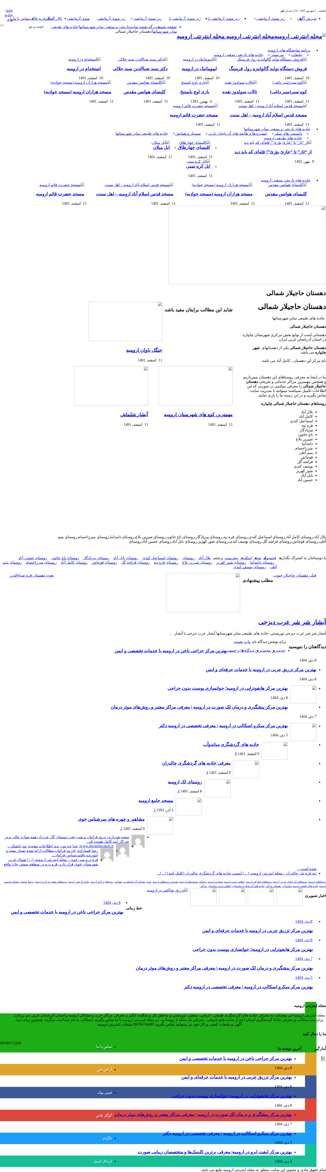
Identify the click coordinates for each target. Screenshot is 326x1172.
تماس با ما (21, 18)
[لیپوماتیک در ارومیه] (198, 59)
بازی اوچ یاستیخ (194, 91)
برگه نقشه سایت (142, 27)
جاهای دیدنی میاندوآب (219, 886)
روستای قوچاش (104, 562)
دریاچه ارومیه (97, 881)
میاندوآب (287, 886)
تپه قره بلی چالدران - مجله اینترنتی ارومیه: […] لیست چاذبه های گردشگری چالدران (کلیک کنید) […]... (236, 873)
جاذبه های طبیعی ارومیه (283, 138)
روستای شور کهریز (231, 562)
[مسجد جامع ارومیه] (189, 815)
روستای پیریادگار (96, 558)
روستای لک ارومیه (185, 781)
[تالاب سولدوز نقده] (239, 82)
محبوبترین (263, 650)
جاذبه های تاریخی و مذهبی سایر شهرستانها (277, 129)
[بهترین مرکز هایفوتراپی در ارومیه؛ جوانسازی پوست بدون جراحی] (289, 904)
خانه (9, 10)
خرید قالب (37, 18)
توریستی (277, 55)
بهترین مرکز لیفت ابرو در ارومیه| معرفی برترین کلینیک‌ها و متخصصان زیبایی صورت (215, 1151)
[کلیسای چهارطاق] (193, 143)
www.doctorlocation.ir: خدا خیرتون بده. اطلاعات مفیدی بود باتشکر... (61, 846)
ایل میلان (161, 147)
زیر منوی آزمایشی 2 (224, 18)
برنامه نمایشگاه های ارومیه (289, 50)
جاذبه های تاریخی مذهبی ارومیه (238, 55)
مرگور (203, 886)
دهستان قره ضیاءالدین (32, 575)
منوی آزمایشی (78, 18)
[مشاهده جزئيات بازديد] (323, 1060)
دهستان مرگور (273, 886)
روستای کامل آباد (74, 562)
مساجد (118, 881)
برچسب (233, 650)
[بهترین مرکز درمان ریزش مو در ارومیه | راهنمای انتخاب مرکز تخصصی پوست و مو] (232, 904)
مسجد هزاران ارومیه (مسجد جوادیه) (77, 91)
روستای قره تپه (166, 562)
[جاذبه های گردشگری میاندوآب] (275, 758)
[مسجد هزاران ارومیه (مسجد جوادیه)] (80, 82)
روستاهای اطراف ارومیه (259, 881)
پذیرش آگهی (306, 18)
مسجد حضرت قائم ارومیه (194, 114)
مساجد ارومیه (215, 881)
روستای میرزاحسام (41, 562)
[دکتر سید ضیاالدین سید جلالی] (141, 59)
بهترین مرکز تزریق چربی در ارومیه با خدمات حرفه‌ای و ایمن (261, 669)
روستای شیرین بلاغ (197, 562)
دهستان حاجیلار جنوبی (294, 575)
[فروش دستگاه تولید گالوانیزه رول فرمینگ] (270, 59)
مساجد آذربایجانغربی (134, 881)
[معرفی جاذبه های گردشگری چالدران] (246, 777)
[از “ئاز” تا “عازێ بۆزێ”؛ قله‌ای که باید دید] (276, 143)
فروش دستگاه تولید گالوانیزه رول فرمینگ (268, 68)
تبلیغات (296, 55)
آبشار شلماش (134, 414)
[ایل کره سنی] (197, 161)
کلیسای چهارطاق (194, 147)
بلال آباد (205, 558)
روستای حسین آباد (32, 558)
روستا (31, 881)
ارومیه (276, 881)
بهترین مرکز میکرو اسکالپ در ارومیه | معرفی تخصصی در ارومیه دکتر (223, 725)
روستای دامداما (262, 562)
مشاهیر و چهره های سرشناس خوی (111, 819)
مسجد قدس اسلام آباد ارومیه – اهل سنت (268, 114)
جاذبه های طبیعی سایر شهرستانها (142, 133)
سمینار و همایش (188, 133)
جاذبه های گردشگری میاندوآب (231, 744)
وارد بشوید (242, 642)
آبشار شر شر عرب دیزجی (292, 622)
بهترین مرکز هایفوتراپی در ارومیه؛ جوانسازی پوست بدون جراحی (228, 688)
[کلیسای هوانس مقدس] (145, 82)
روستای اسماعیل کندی (160, 558)
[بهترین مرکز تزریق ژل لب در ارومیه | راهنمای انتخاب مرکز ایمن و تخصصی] (203, 904)
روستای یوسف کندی (249, 567)
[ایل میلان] (159, 143)
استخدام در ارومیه (84, 68)
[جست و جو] (2, 25)
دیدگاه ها (247, 650)
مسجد (23, 881)
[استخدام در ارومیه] (83, 59)
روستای (188, 558)
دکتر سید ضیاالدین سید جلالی (140, 68)
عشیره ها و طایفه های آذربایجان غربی (237, 133)
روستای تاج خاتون (65, 558)
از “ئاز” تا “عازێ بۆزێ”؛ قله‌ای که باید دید (273, 151)
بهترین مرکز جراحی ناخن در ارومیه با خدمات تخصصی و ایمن (171, 650)
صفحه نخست (166, 27)
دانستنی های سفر (288, 133)
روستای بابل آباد (125, 558)
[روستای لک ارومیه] (217, 796)
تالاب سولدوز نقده (239, 91)
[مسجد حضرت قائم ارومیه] (194, 106)
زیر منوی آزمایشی (270, 18)
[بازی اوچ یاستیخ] (194, 82)
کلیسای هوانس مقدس (145, 91)
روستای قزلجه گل (135, 562)
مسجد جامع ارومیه (155, 800)
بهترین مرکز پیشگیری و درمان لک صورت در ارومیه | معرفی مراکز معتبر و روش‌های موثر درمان (199, 706)
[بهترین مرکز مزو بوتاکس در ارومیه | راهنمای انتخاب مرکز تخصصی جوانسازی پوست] (167, 890)
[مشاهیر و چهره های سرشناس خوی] (160, 833)
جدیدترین (278, 650)
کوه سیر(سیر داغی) (288, 91)
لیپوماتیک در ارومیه (199, 68)
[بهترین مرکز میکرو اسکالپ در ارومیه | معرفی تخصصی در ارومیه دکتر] (261, 904)
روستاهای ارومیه (317, 881)
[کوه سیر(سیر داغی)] (288, 82)
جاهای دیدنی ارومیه (234, 881)
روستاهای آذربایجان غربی (293, 881)
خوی (149, 881)
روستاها (109, 881)
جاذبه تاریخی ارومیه (78, 881)
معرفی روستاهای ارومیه (165, 881)
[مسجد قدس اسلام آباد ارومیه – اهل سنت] (271, 106)
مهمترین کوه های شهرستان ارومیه (198, 414)
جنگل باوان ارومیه (144, 350)
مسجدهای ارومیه (188, 881)
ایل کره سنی (198, 166)
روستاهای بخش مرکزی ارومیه (51, 881)
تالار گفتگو (54, 18)
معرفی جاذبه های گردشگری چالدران (196, 763)
